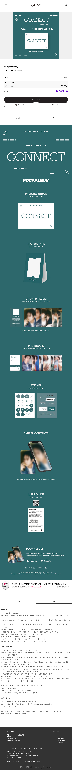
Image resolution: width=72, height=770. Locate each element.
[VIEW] (20, 755)
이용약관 (31, 748)
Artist (5, 63)
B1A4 (9, 63)
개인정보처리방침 (38, 748)
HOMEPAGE (61, 735)
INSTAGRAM (61, 740)
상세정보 (18, 118)
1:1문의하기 (20, 748)
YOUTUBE (61, 738)
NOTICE (25, 748)
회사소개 (9, 748)
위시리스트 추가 (54, 104)
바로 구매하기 (36, 99)
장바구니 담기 (20, 104)
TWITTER (60, 742)
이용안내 (54, 118)
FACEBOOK (61, 737)
